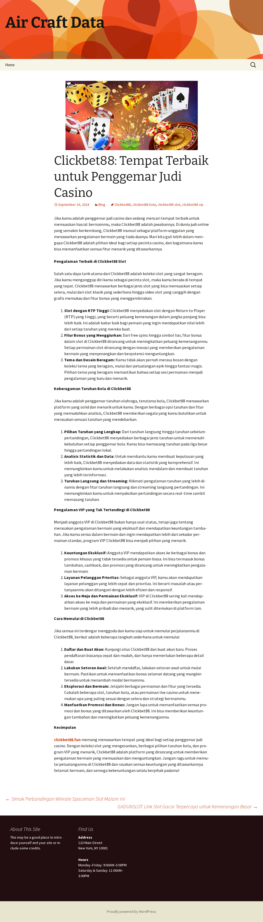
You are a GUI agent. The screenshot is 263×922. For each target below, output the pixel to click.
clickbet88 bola (144, 204)
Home (10, 64)
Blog (101, 204)
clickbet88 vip (192, 204)
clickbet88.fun (67, 739)
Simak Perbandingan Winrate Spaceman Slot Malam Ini (65, 798)
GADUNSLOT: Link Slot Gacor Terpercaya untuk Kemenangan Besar (188, 806)
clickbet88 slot (169, 204)
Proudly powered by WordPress (131, 911)
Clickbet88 (123, 204)
